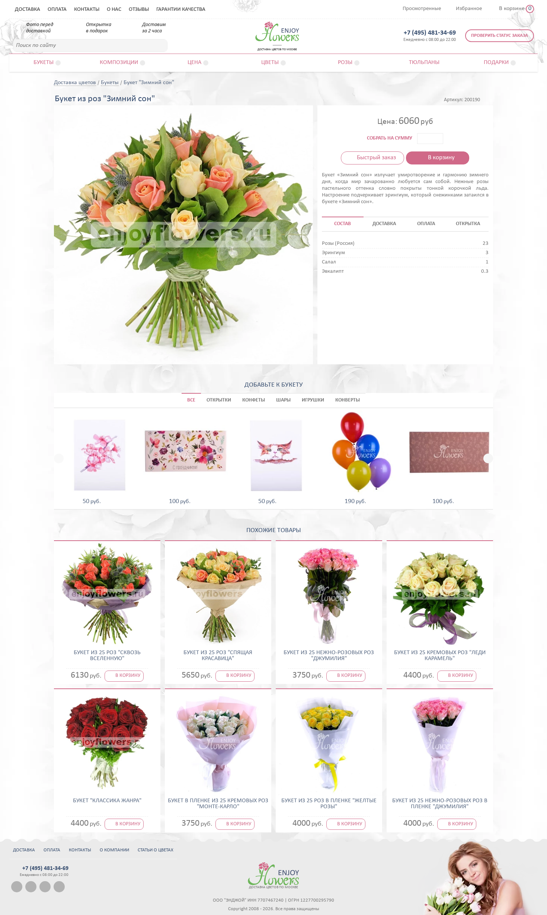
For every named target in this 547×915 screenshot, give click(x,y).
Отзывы (139, 9)
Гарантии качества (180, 9)
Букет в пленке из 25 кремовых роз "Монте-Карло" (218, 804)
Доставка (27, 9)
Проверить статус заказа (499, 35)
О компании (114, 850)
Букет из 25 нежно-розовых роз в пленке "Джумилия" (439, 804)
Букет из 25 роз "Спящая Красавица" (217, 656)
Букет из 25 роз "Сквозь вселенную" (107, 656)
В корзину (441, 157)
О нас (114, 9)
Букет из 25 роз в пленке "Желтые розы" (329, 804)
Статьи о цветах (155, 850)
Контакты (86, 9)
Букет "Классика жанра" (107, 801)
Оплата (57, 9)
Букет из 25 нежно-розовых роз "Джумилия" (329, 656)
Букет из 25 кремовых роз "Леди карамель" (440, 656)
